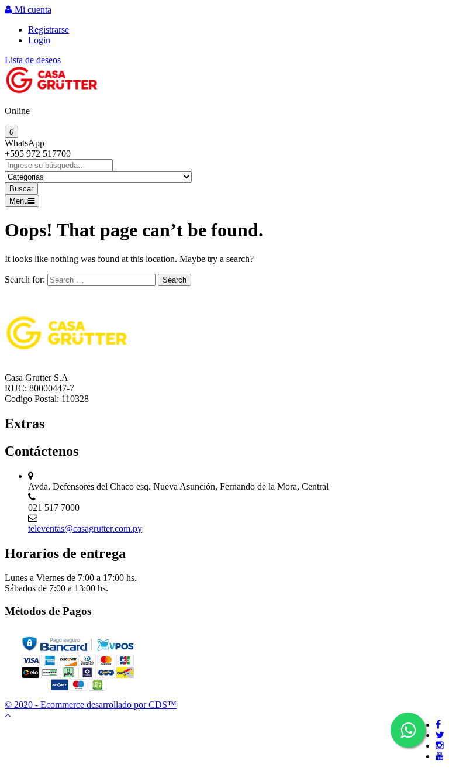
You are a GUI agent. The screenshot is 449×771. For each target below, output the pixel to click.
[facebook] (438, 724)
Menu (18, 201)
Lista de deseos (33, 60)
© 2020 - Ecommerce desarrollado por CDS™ (91, 705)
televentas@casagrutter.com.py (85, 528)
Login (39, 40)
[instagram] (440, 746)
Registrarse (48, 30)
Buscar (21, 188)
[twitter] (440, 735)
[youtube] (440, 756)
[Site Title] (51, 91)
